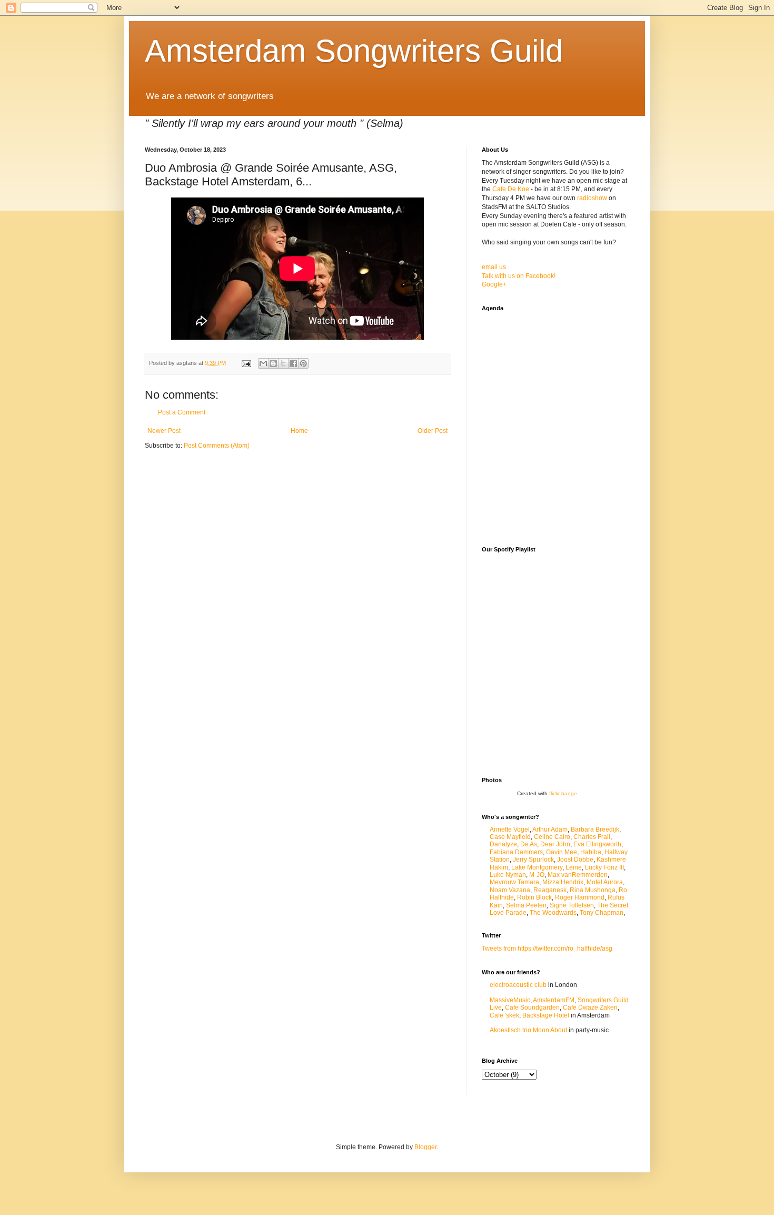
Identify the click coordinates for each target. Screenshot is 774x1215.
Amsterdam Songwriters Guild (354, 50)
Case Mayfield (510, 837)
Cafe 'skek (504, 1015)
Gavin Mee (561, 852)
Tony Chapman (601, 912)
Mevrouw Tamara (514, 882)
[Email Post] (246, 363)
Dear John (555, 844)
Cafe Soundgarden (532, 1007)
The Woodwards (553, 912)
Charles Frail (591, 837)
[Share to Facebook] (293, 363)
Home (299, 430)
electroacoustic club (518, 985)
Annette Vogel (510, 829)
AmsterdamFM (553, 1000)
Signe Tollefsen (572, 905)
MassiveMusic (510, 1000)
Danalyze (503, 844)
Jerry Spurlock (533, 859)
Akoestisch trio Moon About (528, 1030)
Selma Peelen (526, 905)
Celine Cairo (552, 837)
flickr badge (563, 793)
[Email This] (263, 363)
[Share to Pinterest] (303, 363)
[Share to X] (283, 363)
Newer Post (164, 430)
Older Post (433, 430)
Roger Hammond (579, 897)
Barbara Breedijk (595, 829)
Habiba (590, 852)
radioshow (592, 198)
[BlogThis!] (273, 363)
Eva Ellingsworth (597, 844)
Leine (573, 867)
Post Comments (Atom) (217, 445)
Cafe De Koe (510, 189)
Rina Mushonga (593, 890)
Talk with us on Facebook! (518, 276)
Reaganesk (550, 890)
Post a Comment (181, 412)
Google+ (494, 284)
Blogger (425, 1147)
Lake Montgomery (536, 867)
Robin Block (534, 897)
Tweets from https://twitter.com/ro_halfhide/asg (547, 948)
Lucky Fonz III (604, 867)
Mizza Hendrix (562, 882)
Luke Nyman (508, 874)
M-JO (536, 874)
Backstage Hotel (545, 1015)
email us (494, 267)
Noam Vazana (510, 890)
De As (528, 844)
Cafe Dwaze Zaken (590, 1007)
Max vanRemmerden (578, 874)
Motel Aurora (605, 882)
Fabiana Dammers (516, 852)
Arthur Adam (550, 829)
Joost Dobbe (575, 859)
